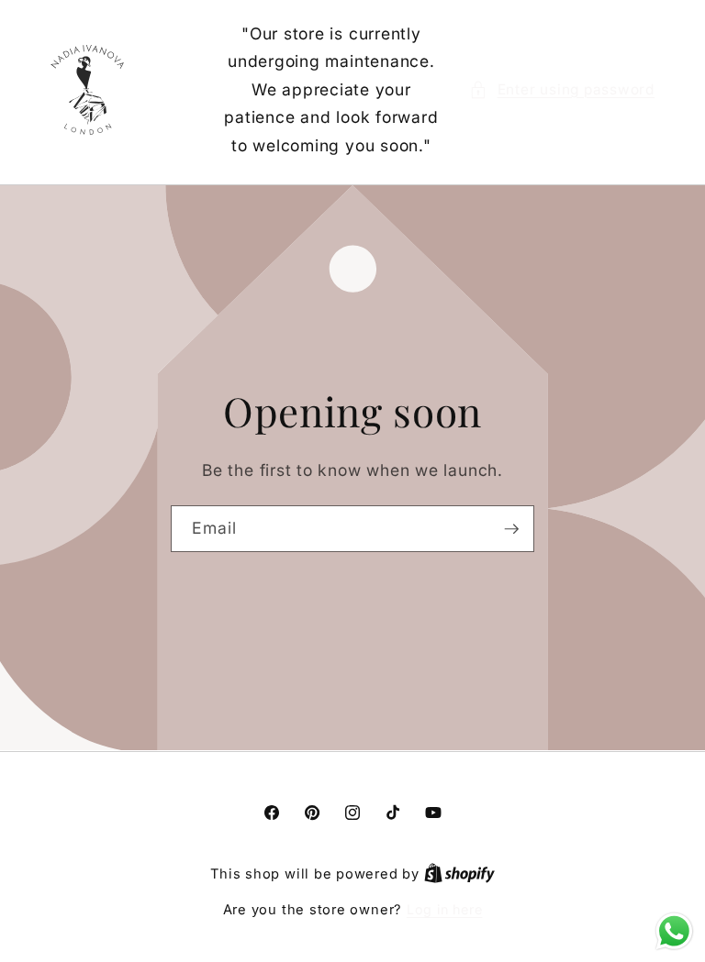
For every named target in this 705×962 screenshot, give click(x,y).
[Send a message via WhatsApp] (674, 931)
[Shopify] (459, 873)
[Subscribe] (511, 529)
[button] (562, 90)
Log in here (444, 909)
